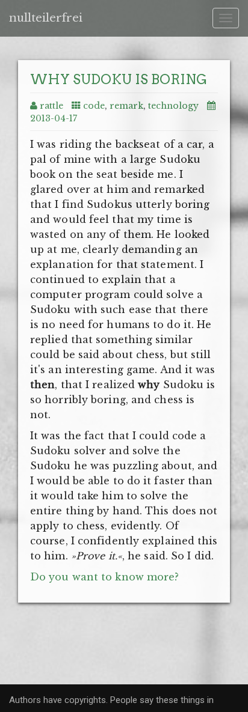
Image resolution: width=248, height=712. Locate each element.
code (94, 105)
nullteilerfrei (45, 18)
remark (126, 105)
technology (173, 105)
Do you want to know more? (104, 577)
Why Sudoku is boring (118, 79)
